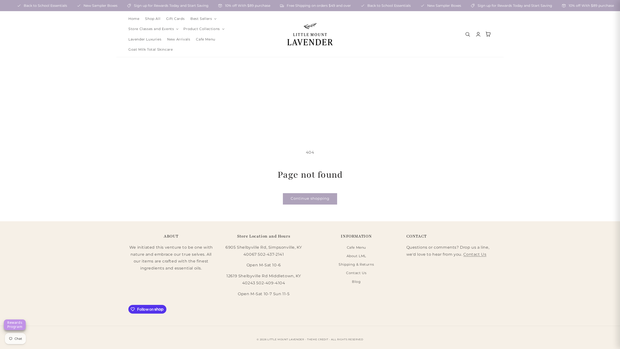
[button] (202, 19)
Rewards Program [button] (14, 324)
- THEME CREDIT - (318, 339)
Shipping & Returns (356, 264)
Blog (356, 281)
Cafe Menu (356, 247)
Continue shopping (310, 198)
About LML (356, 256)
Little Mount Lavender (285, 339)
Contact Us (356, 273)
